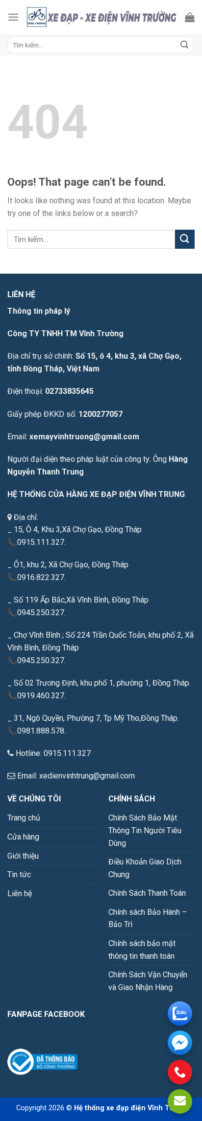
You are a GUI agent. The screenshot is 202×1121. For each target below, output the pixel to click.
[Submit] (184, 45)
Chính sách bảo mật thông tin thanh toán (142, 950)
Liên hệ (19, 893)
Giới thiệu (23, 856)
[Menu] (13, 17)
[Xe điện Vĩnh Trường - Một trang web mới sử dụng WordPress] (101, 17)
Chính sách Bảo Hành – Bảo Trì (147, 918)
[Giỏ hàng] (190, 17)
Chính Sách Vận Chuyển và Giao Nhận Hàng (147, 981)
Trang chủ (23, 817)
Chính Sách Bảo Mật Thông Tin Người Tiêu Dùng (144, 830)
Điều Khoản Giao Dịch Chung (144, 868)
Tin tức (19, 874)
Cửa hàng (23, 836)
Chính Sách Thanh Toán (147, 893)
